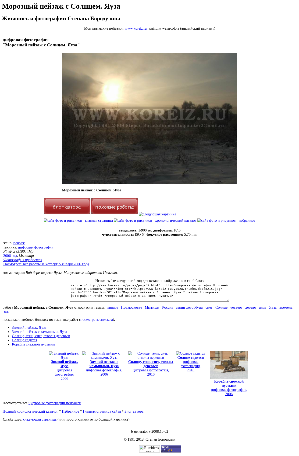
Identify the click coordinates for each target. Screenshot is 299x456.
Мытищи (152, 307)
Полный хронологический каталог (30, 411)
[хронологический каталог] (155, 220)
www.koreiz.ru (136, 28)
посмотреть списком (96, 319)
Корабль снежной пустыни (33, 344)
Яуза (273, 307)
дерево (250, 307)
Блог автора (134, 411)
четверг (236, 307)
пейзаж (19, 243)
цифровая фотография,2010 (150, 368)
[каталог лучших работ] (226, 220)
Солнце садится (24, 340)
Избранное (70, 411)
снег (209, 307)
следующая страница (40, 419)
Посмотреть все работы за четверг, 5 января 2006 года (46, 264)
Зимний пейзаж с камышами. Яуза (39, 332)
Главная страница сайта (102, 411)
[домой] (78, 220)
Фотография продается (22, 260)
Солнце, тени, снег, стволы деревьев (41, 336)
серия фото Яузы (189, 307)
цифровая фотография (35, 247)
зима (262, 307)
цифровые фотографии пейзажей (54, 403)
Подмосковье (131, 307)
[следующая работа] (157, 214)
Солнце (221, 307)
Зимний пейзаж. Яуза (29, 327)
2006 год (10, 256)
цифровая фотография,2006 (64, 370)
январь (112, 307)
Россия (167, 307)
